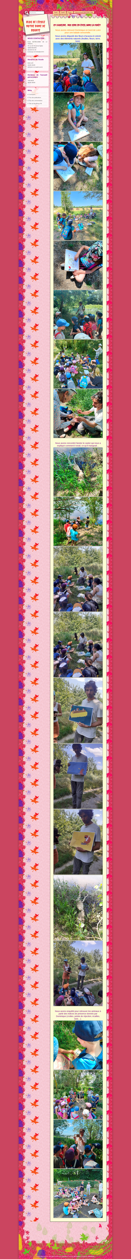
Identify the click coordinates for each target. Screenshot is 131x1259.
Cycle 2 (63, 12)
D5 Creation (77, 1256)
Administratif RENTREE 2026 (84, 12)
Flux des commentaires (35, 100)
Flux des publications (35, 97)
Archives (73, 14)
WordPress (91, 1256)
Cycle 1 (56, 12)
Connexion (32, 94)
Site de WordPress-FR (35, 103)
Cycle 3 (70, 12)
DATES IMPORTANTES (61, 14)
